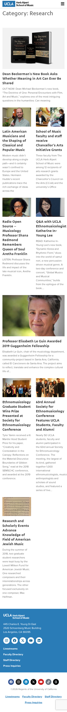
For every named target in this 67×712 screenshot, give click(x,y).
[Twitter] (33, 682)
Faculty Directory (13, 654)
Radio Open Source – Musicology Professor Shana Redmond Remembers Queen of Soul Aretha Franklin (15, 237)
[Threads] (56, 682)
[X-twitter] (23, 640)
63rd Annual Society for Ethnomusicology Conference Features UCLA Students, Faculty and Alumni (50, 415)
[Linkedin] (39, 640)
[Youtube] (31, 640)
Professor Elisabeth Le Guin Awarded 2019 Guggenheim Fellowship (31, 343)
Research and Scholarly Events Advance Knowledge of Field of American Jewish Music (16, 532)
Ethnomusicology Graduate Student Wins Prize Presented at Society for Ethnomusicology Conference (16, 415)
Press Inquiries (12, 666)
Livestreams (10, 648)
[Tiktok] (48, 682)
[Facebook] (14, 640)
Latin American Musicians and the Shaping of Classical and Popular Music (14, 140)
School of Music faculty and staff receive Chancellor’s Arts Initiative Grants (49, 140)
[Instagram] (6, 640)
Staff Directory (11, 660)
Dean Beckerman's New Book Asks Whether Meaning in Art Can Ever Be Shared (31, 78)
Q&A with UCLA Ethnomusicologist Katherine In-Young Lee (50, 228)
